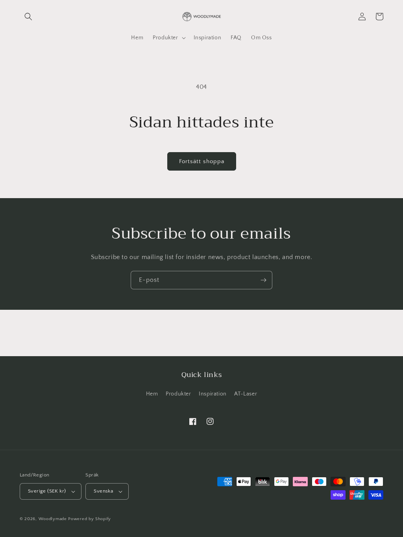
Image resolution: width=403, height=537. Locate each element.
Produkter (178, 394)
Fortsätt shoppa (201, 161)
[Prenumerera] (263, 280)
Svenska (103, 491)
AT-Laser (245, 394)
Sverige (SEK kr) (47, 491)
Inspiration (213, 394)
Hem (152, 394)
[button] (28, 16)
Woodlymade (53, 519)
